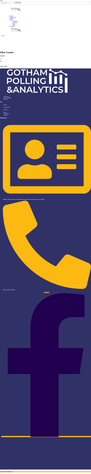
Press (14, 23)
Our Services (13, 17)
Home (11, 16)
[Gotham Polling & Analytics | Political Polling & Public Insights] (15, 13)
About (11, 19)
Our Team (15, 22)
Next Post (2, 55)
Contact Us (12, 26)
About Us (15, 21)
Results (11, 18)
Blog (14, 24)
